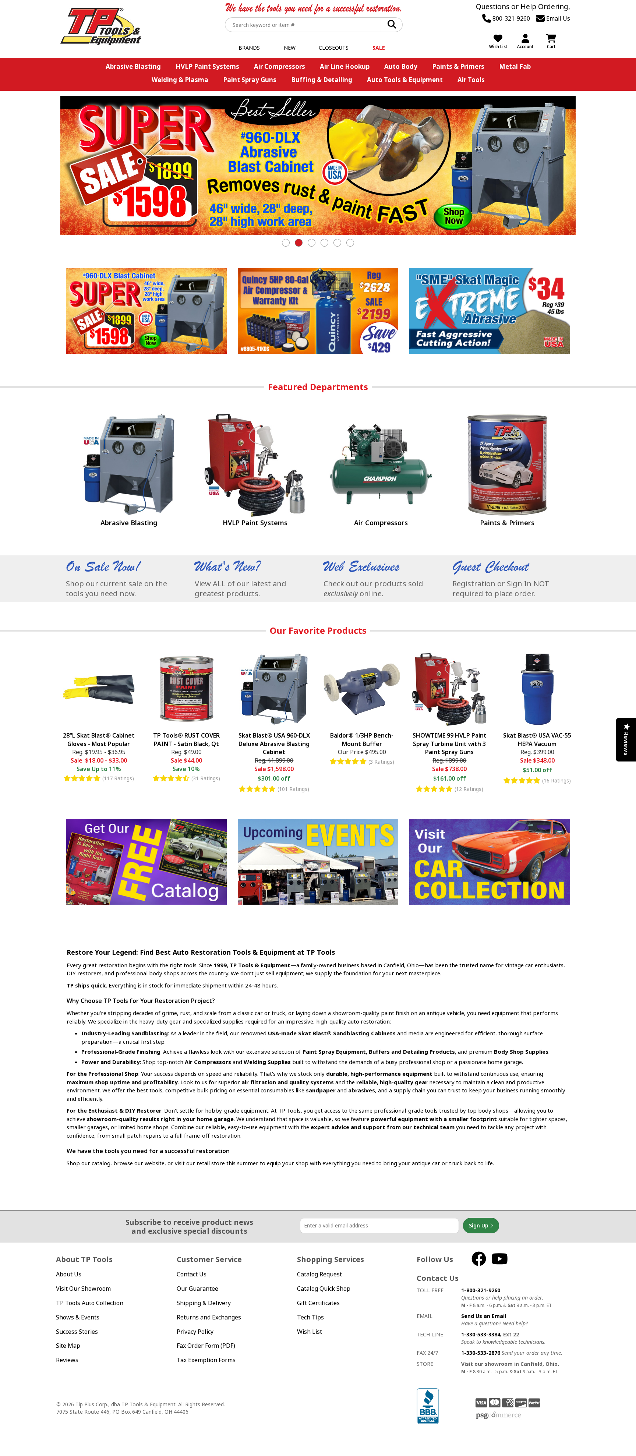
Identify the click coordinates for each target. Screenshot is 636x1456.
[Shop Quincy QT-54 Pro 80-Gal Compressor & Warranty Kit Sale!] (318, 311)
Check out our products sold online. (373, 588)
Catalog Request (319, 1274)
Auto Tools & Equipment (405, 79)
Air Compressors (279, 66)
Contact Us (191, 1274)
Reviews (67, 1360)
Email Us (557, 18)
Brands (249, 47)
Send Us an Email (483, 1315)
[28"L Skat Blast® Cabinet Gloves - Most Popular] (99, 691)
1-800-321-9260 (480, 1290)
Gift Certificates (318, 1303)
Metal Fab (515, 66)
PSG (499, 1415)
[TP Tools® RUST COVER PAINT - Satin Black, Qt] (186, 691)
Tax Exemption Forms (206, 1360)
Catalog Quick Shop (323, 1288)
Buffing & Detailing (321, 79)
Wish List (309, 1332)
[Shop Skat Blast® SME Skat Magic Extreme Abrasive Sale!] (490, 311)
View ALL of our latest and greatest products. (240, 588)
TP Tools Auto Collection (89, 1303)
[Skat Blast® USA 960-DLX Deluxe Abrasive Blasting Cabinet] (274, 691)
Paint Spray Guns (249, 79)
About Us (68, 1274)
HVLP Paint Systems (207, 66)
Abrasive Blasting (133, 66)
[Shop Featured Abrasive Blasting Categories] (129, 465)
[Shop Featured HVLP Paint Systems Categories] (255, 465)
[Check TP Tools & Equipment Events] (318, 861)
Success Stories (77, 1332)
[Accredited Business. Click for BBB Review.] (428, 1405)
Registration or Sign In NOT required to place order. (500, 588)
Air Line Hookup (345, 66)
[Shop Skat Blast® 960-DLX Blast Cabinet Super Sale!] (318, 165)
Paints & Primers (458, 66)
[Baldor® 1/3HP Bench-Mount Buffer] (362, 691)
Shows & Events (77, 1317)
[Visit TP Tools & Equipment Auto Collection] (490, 861)
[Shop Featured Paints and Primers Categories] (507, 465)
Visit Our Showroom (83, 1288)
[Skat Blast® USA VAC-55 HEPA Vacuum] (537, 691)
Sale (378, 47)
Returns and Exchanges (209, 1317)
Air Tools (471, 79)
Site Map (68, 1346)
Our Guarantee (197, 1288)
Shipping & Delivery (204, 1303)
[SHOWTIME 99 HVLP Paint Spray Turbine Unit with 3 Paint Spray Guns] (449, 691)
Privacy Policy (195, 1332)
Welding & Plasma (180, 79)
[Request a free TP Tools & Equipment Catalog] (146, 861)
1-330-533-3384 (480, 1334)
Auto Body (400, 66)
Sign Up (479, 1225)
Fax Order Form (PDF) (206, 1346)
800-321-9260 (510, 18)
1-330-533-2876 (480, 1352)
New (290, 47)
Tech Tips (310, 1317)
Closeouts (334, 47)
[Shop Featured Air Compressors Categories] (381, 465)
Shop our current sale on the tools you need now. (116, 588)
